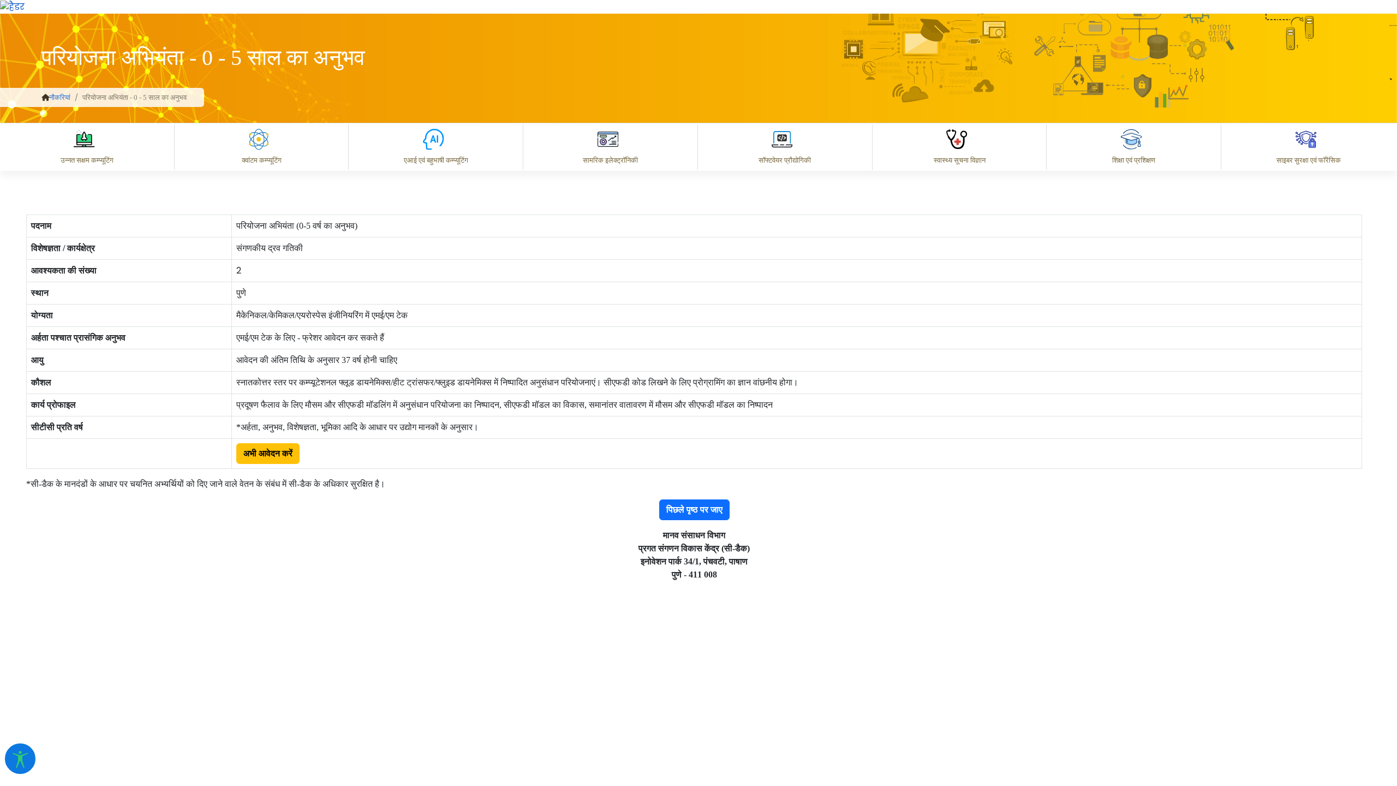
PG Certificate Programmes (1060, 684)
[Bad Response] (1020, 636)
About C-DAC (949, 684)
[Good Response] (976, 636)
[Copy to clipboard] (932, 636)
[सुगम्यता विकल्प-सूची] (20, 758)
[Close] (966, 64)
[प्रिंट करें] (12, 6)
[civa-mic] (1138, 745)
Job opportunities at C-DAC (1201, 684)
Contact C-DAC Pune (1328, 684)
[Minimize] (921, 64)
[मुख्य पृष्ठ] (45, 97)
